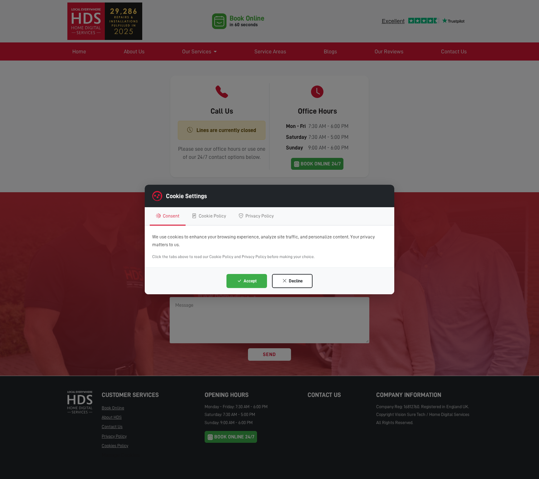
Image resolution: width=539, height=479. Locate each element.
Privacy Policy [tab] (259, 215)
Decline (295, 281)
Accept (250, 281)
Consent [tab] (170, 215)
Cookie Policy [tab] (212, 215)
